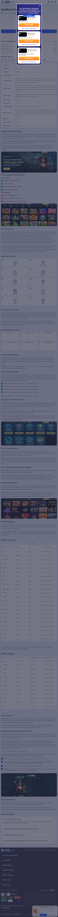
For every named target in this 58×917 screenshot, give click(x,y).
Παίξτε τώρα (29, 25)
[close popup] (39, 5)
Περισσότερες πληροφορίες (29, 28)
